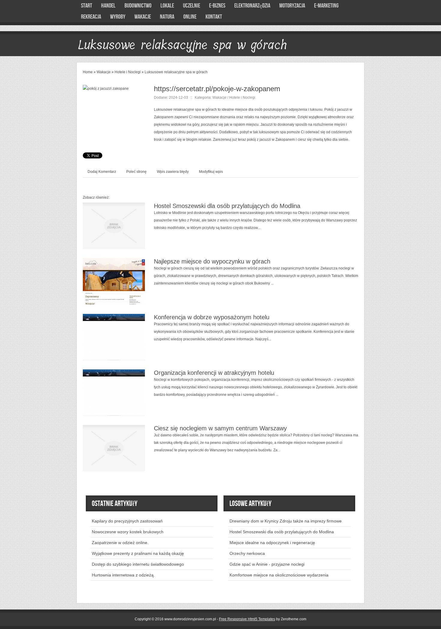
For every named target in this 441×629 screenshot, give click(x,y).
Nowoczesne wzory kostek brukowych (128, 531)
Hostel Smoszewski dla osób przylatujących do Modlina (227, 206)
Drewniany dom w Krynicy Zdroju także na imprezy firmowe (286, 521)
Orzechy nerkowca (247, 553)
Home (88, 72)
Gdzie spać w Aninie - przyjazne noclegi (267, 564)
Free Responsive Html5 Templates (247, 619)
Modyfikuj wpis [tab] (211, 172)
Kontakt (214, 16)
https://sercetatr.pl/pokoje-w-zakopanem (217, 89)
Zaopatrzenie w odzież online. (120, 542)
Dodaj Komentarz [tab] (102, 172)
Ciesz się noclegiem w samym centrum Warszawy (220, 428)
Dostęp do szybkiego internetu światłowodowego (138, 564)
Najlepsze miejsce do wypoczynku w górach (212, 261)
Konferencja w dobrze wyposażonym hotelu (211, 317)
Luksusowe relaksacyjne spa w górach (176, 72)
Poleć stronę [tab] (136, 172)
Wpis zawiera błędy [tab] (173, 172)
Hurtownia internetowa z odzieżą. (123, 575)
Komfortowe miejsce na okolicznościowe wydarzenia (279, 575)
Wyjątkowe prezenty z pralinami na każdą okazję (138, 553)
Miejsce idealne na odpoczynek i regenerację (272, 542)
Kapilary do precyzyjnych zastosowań (127, 521)
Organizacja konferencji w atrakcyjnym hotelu (214, 372)
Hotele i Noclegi (128, 72)
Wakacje (104, 72)
